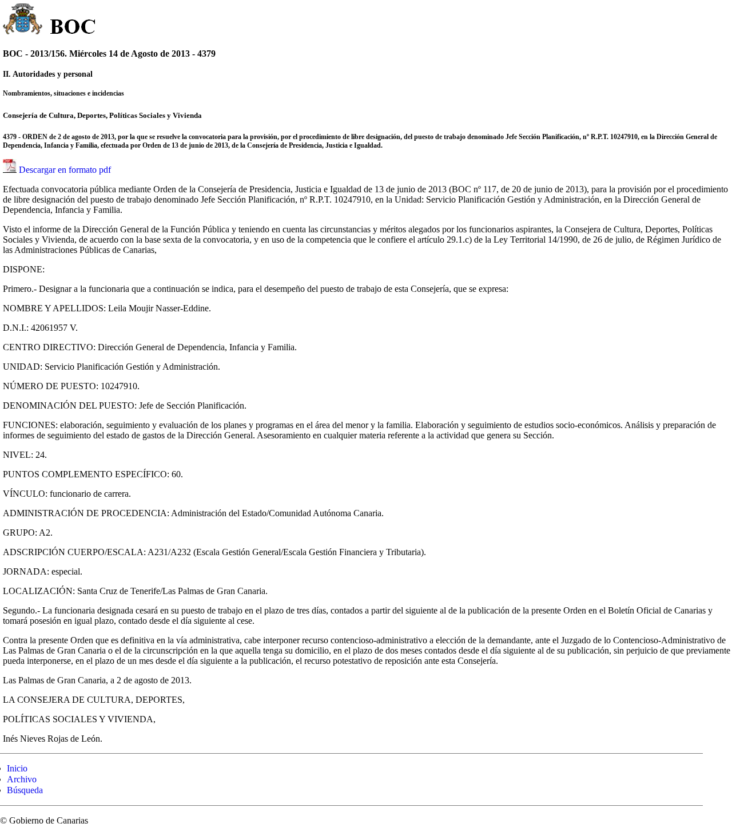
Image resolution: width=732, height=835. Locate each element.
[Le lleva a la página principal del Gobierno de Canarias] (23, 20)
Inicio (17, 768)
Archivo (22, 779)
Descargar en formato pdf (65, 170)
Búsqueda (25, 790)
